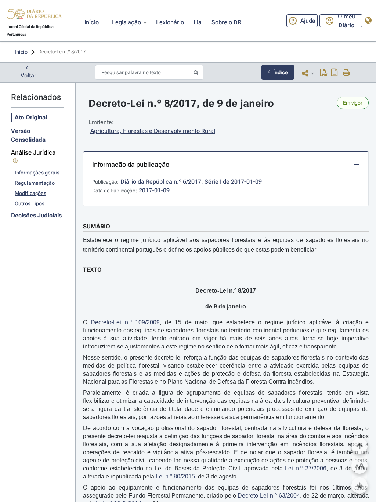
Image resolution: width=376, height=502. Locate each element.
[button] (34, 15)
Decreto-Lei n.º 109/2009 (125, 322)
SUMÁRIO (96, 226)
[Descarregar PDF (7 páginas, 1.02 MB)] (324, 73)
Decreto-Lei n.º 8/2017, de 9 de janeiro (181, 103)
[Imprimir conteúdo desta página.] (346, 73)
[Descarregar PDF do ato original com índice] (334, 73)
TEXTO (92, 269)
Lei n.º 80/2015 (175, 476)
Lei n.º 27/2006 (305, 468)
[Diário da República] (34, 15)
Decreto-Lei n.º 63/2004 (269, 495)
